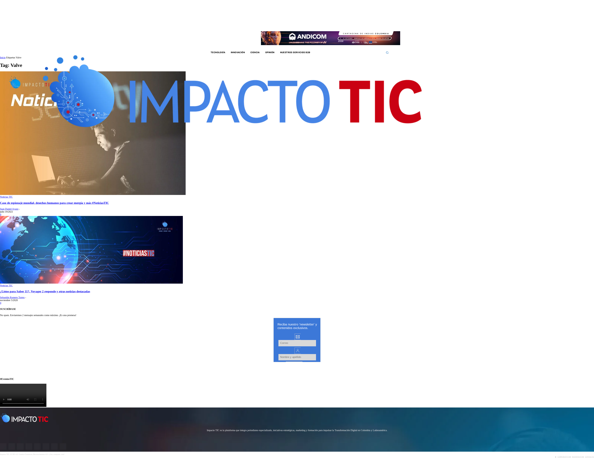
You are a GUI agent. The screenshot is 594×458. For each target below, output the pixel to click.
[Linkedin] (364, 25)
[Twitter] (360, 25)
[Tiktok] (372, 25)
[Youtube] (368, 25)
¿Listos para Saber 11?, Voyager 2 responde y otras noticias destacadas (45, 291)
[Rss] (381, 25)
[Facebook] (352, 25)
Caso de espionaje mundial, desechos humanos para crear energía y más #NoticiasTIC (54, 203)
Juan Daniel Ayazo (9, 209)
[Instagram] (356, 25)
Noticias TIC (6, 197)
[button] (387, 52)
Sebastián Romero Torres (12, 297)
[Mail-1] (376, 25)
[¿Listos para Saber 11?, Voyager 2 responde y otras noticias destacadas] (91, 282)
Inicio (3, 57)
